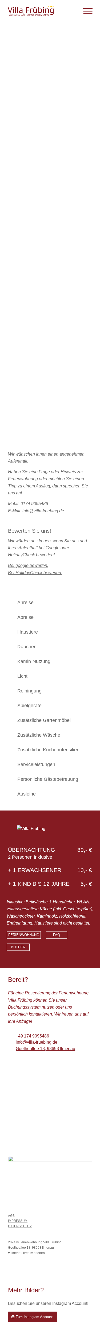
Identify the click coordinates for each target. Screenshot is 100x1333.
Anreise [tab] (25, 602)
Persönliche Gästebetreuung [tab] (47, 779)
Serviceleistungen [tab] (36, 764)
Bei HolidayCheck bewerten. (35, 572)
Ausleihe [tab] (26, 794)
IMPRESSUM (17, 1221)
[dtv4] (50, 1180)
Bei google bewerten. (28, 565)
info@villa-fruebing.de (36, 1042)
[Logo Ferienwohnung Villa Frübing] (41, 10)
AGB (11, 1216)
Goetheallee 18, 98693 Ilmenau (45, 1048)
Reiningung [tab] (29, 691)
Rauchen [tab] (27, 646)
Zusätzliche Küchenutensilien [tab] (48, 749)
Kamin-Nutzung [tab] (33, 661)
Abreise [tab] (25, 617)
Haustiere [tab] (27, 632)
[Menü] (85, 10)
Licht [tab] (22, 676)
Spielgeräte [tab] (29, 705)
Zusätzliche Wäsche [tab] (38, 735)
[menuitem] (85, 10)
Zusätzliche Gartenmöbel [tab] (44, 720)
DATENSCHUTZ (20, 1226)
